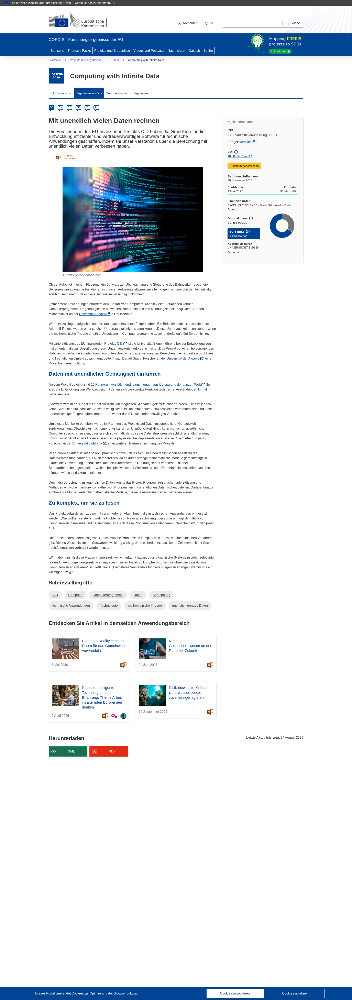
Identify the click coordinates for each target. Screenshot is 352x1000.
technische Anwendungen (71, 605)
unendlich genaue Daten (190, 605)
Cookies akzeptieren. (235, 993)
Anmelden (190, 23)
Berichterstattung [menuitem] (117, 93)
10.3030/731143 (238, 156)
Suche (208, 50)
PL (96, 107)
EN (60, 107)
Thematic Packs (79, 50)
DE (51, 107)
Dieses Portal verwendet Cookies (59, 993)
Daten (138, 595)
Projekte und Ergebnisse (112, 50)
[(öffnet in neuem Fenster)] (81, 20)
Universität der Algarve (184, 358)
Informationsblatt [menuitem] (61, 93)
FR (78, 107)
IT (87, 107)
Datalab (194, 50)
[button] (210, 23)
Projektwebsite (240, 142)
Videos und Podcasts (148, 50)
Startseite (57, 50)
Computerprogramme (108, 595)
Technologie (109, 605)
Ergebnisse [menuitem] (140, 93)
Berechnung (161, 595)
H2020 (114, 60)
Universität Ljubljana (88, 443)
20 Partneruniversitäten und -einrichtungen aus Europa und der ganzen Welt (147, 384)
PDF (112, 751)
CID (121, 343)
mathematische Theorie (145, 605)
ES (69, 107)
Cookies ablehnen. (295, 993)
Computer (75, 595)
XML (71, 751)
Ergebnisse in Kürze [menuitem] (89, 93)
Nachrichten (176, 50)
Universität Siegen (93, 314)
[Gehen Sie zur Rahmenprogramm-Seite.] (56, 76)
